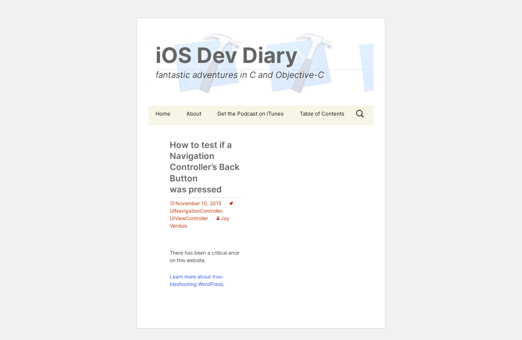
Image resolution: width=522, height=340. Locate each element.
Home (163, 113)
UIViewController (189, 218)
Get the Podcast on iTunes (250, 113)
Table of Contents (322, 113)
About (193, 113)
